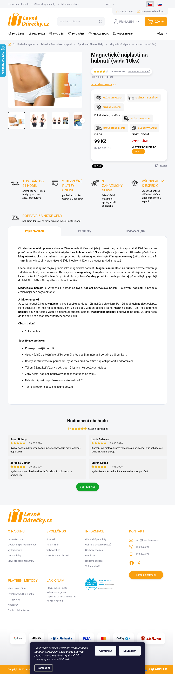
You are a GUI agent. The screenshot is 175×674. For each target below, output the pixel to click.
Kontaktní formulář (146, 574)
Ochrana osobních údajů (98, 544)
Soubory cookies (94, 550)
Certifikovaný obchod (57, 555)
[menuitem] (17, 34)
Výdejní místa (15, 550)
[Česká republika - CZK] (150, 4)
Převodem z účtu (17, 588)
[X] (138, 562)
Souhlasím (129, 650)
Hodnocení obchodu (18, 4)
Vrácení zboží (92, 566)
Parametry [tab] (84, 231)
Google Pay (14, 599)
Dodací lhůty (14, 555)
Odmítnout (105, 650)
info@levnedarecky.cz (147, 540)
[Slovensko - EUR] (160, 4)
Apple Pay (13, 604)
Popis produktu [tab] (34, 231)
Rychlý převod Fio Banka (21, 594)
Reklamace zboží (69, 4)
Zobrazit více (87, 486)
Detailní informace (101, 84)
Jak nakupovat (16, 539)
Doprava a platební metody (22, 544)
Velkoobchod (53, 550)
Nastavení (43, 668)
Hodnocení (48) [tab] (135, 231)
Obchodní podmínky (45, 4)
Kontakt (50, 539)
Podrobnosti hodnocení (139, 71)
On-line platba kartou (19, 610)
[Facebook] (131, 562)
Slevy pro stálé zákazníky (21, 560)
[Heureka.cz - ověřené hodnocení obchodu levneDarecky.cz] (101, 584)
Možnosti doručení (147, 98)
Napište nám (53, 544)
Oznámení (90, 555)
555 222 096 (142, 546)
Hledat (100, 21)
